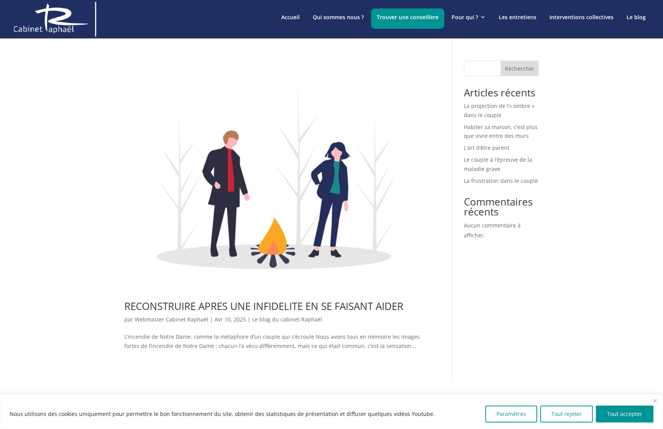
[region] (331, 411)
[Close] (655, 400)
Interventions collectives (581, 17)
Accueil (290, 17)
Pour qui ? (465, 17)
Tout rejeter (566, 413)
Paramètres (511, 413)
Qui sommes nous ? (338, 17)
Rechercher (519, 68)
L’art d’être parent (487, 147)
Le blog (636, 17)
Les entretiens (517, 17)
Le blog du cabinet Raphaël (287, 319)
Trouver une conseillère (408, 17)
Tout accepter (624, 413)
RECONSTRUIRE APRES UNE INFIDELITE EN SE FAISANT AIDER (263, 306)
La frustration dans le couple (501, 180)
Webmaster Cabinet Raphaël (171, 319)
